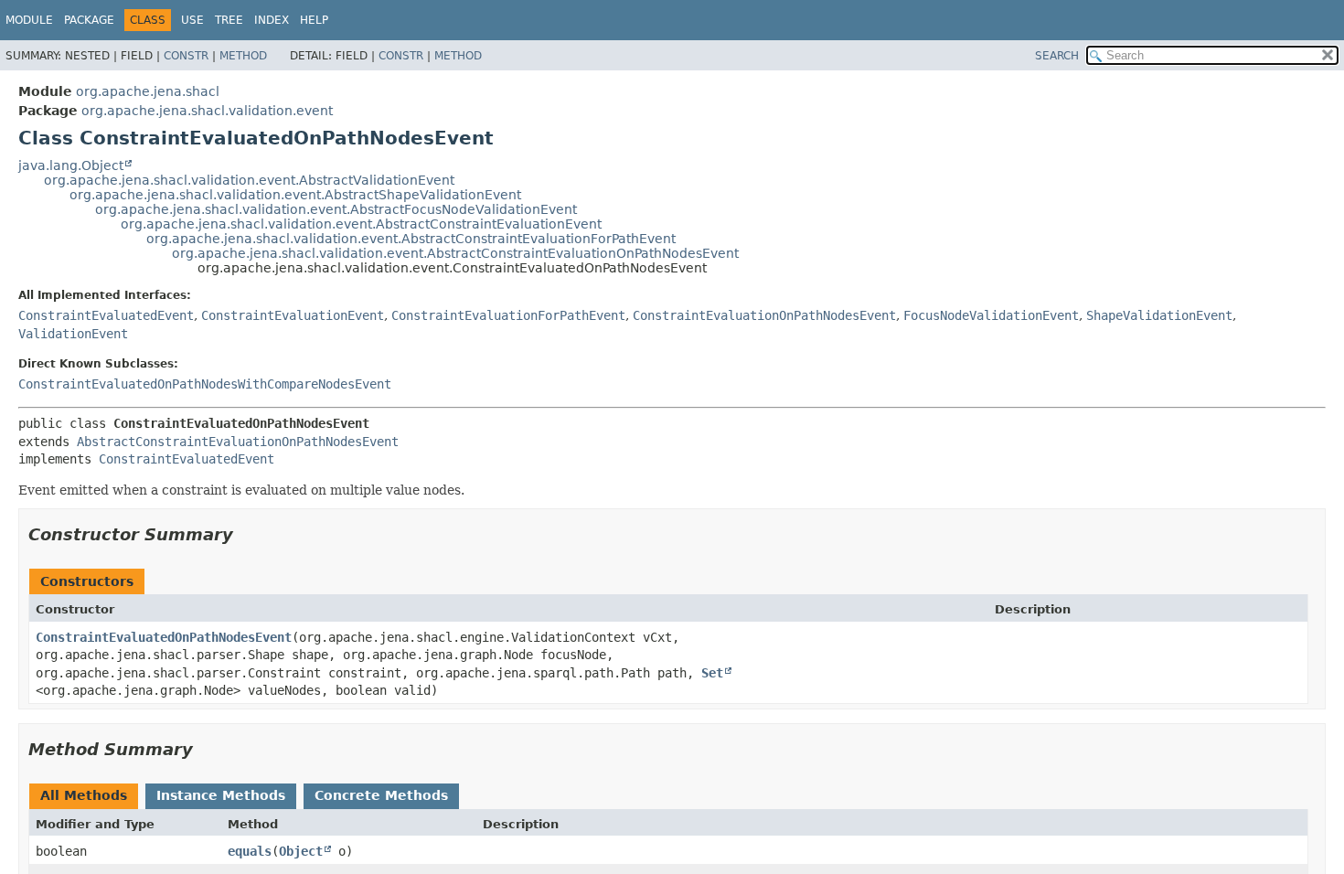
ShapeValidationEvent (1159, 315)
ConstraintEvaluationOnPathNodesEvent (764, 315)
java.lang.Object (70, 165)
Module (29, 20)
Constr (186, 55)
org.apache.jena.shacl (147, 91)
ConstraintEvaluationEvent (292, 315)
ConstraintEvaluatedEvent (106, 315)
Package (89, 20)
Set (712, 673)
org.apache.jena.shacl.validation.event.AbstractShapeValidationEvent (295, 194)
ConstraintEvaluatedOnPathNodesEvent (164, 637)
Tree (229, 20)
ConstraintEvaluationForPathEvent (508, 315)
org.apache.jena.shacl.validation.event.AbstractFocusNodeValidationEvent (336, 209)
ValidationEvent (73, 333)
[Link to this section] (246, 534)
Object (301, 851)
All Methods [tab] (83, 795)
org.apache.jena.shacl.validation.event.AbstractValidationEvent (249, 180)
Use (192, 20)
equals (250, 851)
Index (271, 20)
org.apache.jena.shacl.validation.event (207, 110)
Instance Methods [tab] (220, 795)
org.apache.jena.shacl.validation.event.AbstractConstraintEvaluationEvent (361, 224)
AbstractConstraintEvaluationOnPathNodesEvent (238, 441)
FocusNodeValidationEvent (991, 315)
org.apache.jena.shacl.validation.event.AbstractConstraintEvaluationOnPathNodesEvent (455, 253)
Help (314, 20)
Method (243, 55)
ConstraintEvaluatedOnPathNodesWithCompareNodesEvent (204, 384)
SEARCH (1057, 55)
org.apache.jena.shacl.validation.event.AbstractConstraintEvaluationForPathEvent (411, 238)
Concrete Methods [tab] (381, 795)
